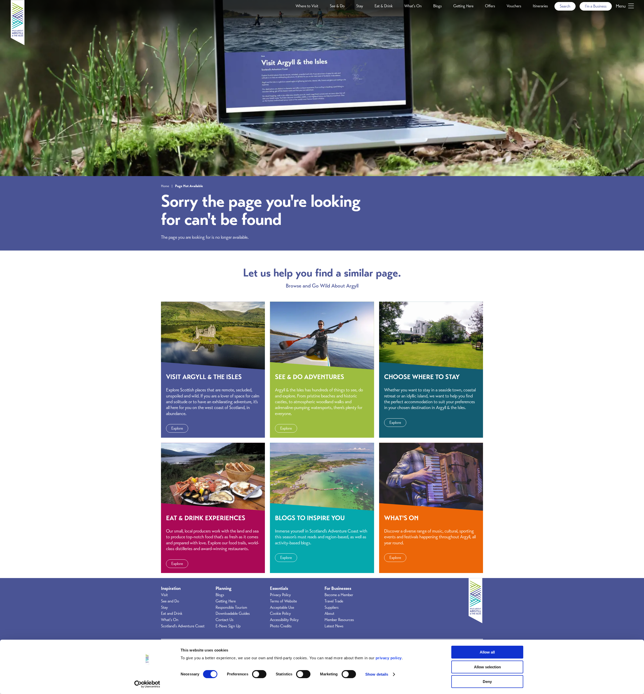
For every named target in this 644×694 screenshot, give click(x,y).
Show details (376, 674)
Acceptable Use (282, 607)
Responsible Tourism (231, 607)
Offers (490, 6)
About (329, 613)
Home (165, 186)
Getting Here (463, 6)
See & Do (337, 6)
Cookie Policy (280, 613)
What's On (413, 6)
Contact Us (224, 619)
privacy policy (389, 658)
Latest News (334, 626)
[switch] (259, 674)
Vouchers (514, 6)
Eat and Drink (171, 613)
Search (565, 6)
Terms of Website (283, 601)
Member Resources (339, 619)
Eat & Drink (384, 6)
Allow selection (487, 667)
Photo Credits (281, 626)
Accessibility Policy (284, 619)
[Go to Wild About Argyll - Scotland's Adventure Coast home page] (17, 44)
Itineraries (540, 6)
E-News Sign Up (228, 626)
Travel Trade (334, 601)
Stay (359, 6)
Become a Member (339, 594)
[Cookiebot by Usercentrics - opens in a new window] (147, 684)
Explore (177, 428)
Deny (487, 681)
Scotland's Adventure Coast (183, 626)
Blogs (437, 6)
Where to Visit (307, 6)
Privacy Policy (280, 594)
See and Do (170, 601)
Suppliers (332, 607)
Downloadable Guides (233, 613)
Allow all (487, 652)
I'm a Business (596, 6)
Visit (164, 594)
